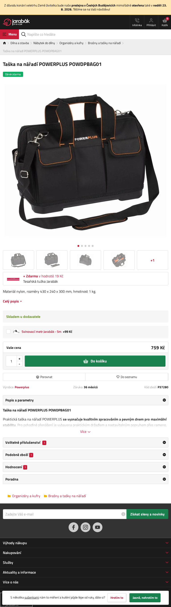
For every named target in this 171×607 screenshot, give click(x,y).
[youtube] (97, 527)
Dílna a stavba (19, 43)
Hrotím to (116, 597)
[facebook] (73, 527)
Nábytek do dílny (44, 43)
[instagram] (85, 527)
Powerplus (22, 387)
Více (83, 431)
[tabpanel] (85, 414)
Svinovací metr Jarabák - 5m (41, 331)
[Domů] (6, 43)
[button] (78, 246)
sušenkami (31, 597)
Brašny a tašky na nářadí (104, 43)
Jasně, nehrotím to (145, 597)
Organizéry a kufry (71, 43)
